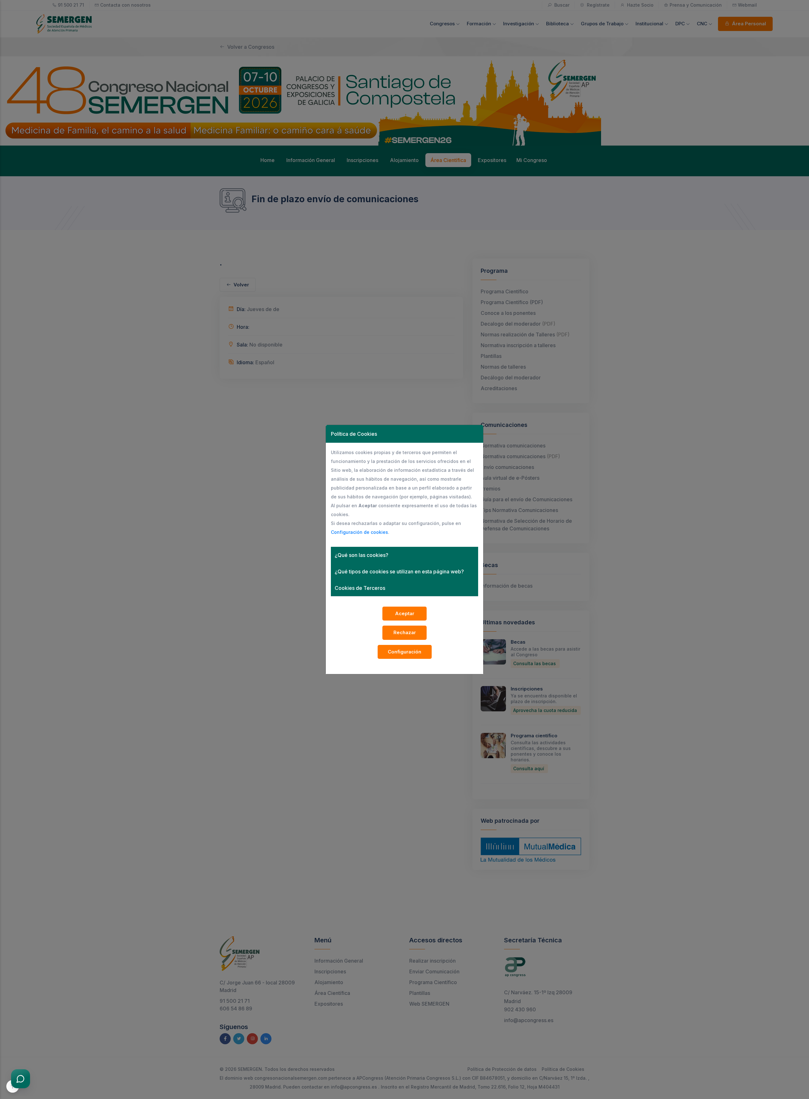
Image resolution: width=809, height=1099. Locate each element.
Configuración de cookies (359, 532)
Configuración (404, 652)
